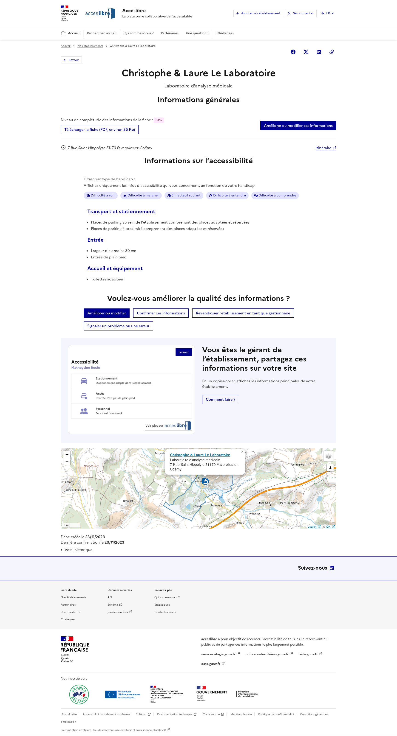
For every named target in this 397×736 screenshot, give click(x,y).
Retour (73, 60)
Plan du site (69, 714)
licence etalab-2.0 (154, 730)
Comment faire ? (220, 399)
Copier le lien (331, 51)
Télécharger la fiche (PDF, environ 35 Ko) (99, 129)
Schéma (113, 605)
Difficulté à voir (103, 195)
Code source (211, 714)
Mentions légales (241, 714)
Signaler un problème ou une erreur (118, 326)
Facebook (293, 51)
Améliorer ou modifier (106, 313)
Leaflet (312, 526)
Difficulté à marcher (143, 195)
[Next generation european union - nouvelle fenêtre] (123, 694)
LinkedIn (331, 568)
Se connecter (303, 13)
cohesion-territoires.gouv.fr (267, 654)
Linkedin (318, 51)
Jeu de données (118, 612)
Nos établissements (90, 46)
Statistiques (162, 605)
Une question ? (197, 33)
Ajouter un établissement (261, 13)
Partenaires (170, 33)
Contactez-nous (165, 612)
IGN (328, 526)
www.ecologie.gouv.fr (218, 654)
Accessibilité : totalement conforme (106, 714)
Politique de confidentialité (276, 714)
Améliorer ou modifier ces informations (298, 125)
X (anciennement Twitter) (306, 51)
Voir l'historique (78, 549)
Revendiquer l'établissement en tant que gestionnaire (243, 313)
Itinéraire (323, 148)
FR (328, 13)
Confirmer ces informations (161, 313)
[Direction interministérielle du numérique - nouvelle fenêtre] (228, 694)
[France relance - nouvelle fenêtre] (79, 694)
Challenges (225, 33)
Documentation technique (174, 714)
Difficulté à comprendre (277, 195)
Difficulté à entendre (229, 195)
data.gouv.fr (210, 663)
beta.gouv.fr (308, 654)
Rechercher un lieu (101, 33)
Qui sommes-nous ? (138, 33)
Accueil (73, 33)
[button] (242, 452)
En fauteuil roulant (186, 195)
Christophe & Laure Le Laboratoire (200, 454)
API (110, 597)
